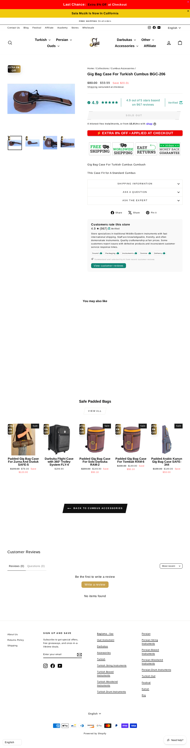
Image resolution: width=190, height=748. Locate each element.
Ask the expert (135, 200)
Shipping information (135, 183)
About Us (12, 634)
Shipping (92, 87)
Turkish (41, 40)
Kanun (145, 689)
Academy (62, 27)
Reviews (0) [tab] (16, 566)
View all (95, 411)
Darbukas (125, 40)
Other (146, 40)
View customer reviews (108, 265)
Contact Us (13, 27)
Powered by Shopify (95, 733)
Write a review (95, 584)
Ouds (52, 46)
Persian (62, 40)
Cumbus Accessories (123, 68)
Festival (36, 27)
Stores (75, 27)
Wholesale (88, 27)
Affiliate (49, 27)
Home (90, 68)
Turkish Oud (148, 676)
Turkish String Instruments (112, 665)
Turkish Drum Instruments (111, 691)
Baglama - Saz (105, 633)
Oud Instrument (105, 640)
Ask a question (135, 192)
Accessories (125, 46)
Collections (102, 68)
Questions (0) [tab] (36, 566)
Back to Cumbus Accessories (98, 508)
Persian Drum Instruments (156, 669)
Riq (144, 695)
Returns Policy (15, 640)
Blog (26, 27)
